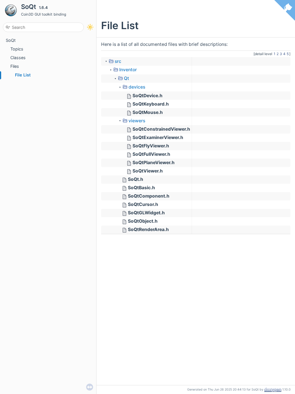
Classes (18, 57)
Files (14, 66)
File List (23, 74)
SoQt (11, 40)
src (118, 61)
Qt (126, 78)
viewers (136, 120)
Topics (16, 48)
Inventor (128, 69)
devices (136, 87)
